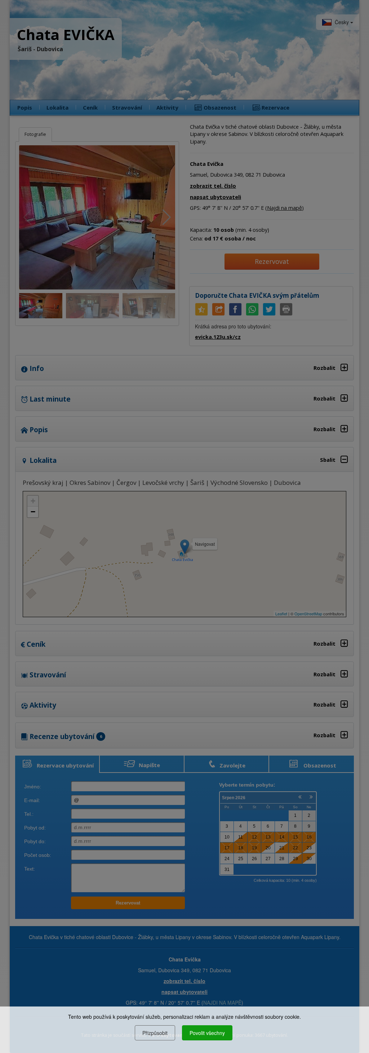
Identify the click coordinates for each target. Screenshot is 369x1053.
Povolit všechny (207, 1032)
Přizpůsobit (155, 1032)
